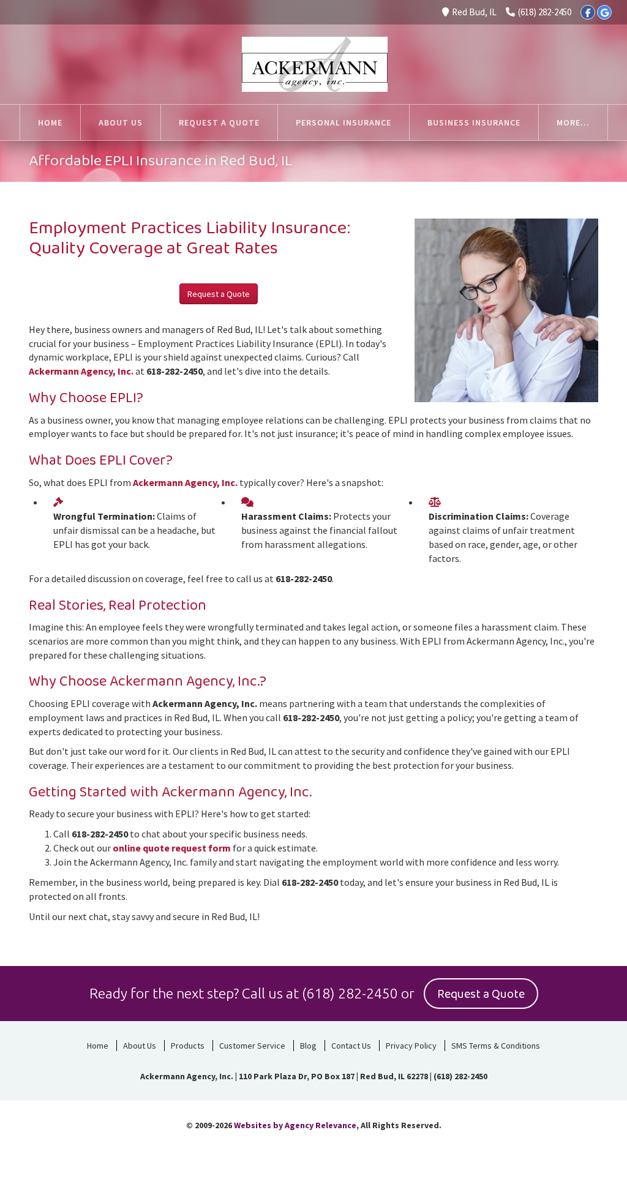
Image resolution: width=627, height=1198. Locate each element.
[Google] (604, 12)
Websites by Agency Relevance (295, 1125)
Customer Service (252, 1045)
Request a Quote (218, 293)
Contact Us (351, 1045)
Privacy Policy (411, 1045)
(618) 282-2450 (544, 12)
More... (573, 122)
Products (188, 1045)
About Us (139, 1045)
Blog (308, 1045)
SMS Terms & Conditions (495, 1045)
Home (97, 1045)
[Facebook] (587, 12)
